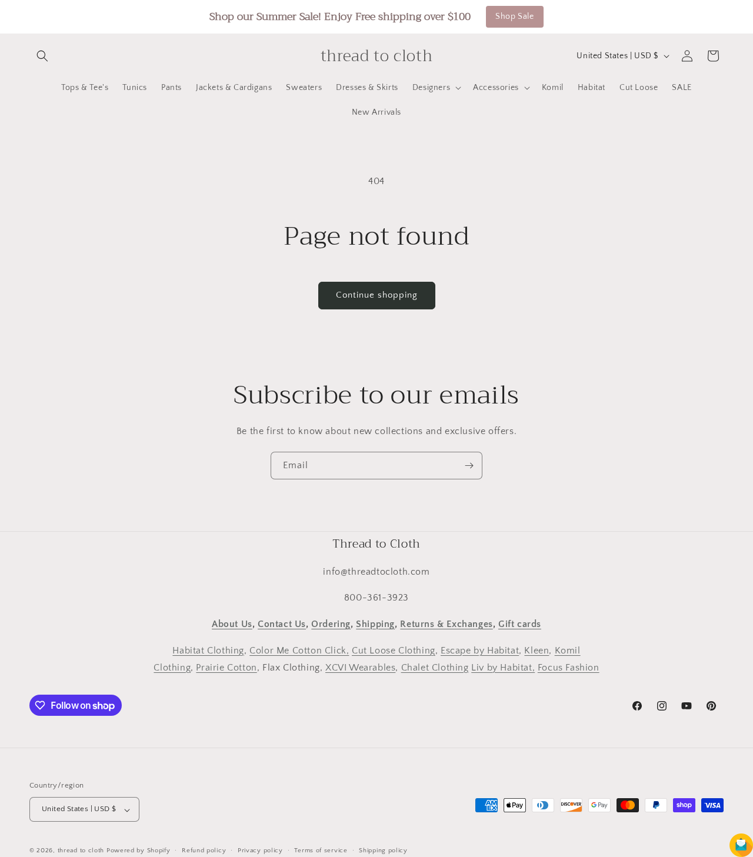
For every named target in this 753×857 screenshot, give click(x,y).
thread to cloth (81, 851)
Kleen (536, 650)
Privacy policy (260, 850)
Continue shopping (377, 295)
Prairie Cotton (226, 667)
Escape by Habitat (480, 650)
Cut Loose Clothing (393, 650)
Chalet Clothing (435, 667)
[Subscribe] (469, 465)
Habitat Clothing (208, 650)
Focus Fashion (568, 667)
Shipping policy (383, 850)
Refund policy (204, 850)
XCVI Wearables (360, 667)
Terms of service (320, 850)
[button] (42, 56)
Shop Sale (514, 16)
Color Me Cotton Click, (299, 650)
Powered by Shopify (138, 851)
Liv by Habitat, (503, 667)
